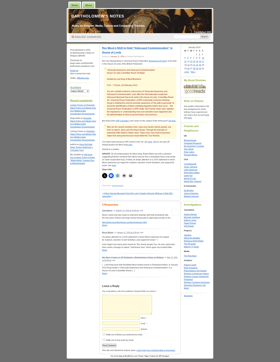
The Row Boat (190, 256)
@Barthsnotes (83, 78)
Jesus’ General (190, 167)
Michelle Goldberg (192, 217)
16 (200, 61)
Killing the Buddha (192, 238)
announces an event (158, 61)
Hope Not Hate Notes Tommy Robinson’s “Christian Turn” (81, 147)
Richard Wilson (190, 155)
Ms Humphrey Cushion (194, 146)
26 (188, 68)
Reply (104, 225)
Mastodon (188, 296)
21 (194, 65)
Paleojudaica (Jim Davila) (195, 271)
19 (188, 65)
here (150, 142)
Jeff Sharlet (189, 226)
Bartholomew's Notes (97, 16)
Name (144, 318)
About (88, 5)
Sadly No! (188, 176)
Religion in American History (196, 274)
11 (185, 61)
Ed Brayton (189, 190)
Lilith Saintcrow (190, 170)
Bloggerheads (190, 140)
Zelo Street (188, 149)
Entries (80, 37)
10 (203, 58)
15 (197, 61)
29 (197, 68)
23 (200, 65)
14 (194, 61)
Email (144, 323)
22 (197, 65)
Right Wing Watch (192, 173)
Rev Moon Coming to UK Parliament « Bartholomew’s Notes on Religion (133, 257)
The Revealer (190, 244)
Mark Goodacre (191, 268)
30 (200, 68)
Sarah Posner (190, 223)
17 (203, 61)
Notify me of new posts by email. (120, 340)
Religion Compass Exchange (197, 282)
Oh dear (172, 121)
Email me (74, 71)
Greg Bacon (107, 210)
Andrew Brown (190, 214)
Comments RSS (94, 37)
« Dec (186, 72)
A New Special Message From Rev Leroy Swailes (125, 193)
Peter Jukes (189, 152)
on (78, 105)
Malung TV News (191, 247)
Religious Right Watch (194, 241)
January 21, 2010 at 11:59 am (127, 210)
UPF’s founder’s (123, 121)
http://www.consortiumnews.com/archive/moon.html (124, 222)
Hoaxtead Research (193, 143)
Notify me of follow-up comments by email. (124, 335)
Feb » (193, 72)
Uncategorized (117, 185)
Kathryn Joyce (190, 220)
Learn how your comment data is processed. (155, 350)
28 (194, 68)
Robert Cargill (190, 265)
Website (144, 329)
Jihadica (187, 235)
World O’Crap (190, 178)
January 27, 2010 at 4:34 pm (128, 232)
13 (191, 61)
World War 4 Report (192, 181)
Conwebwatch (190, 164)
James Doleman (191, 193)
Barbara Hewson (191, 196)
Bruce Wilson (107, 232)
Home (75, 5)
